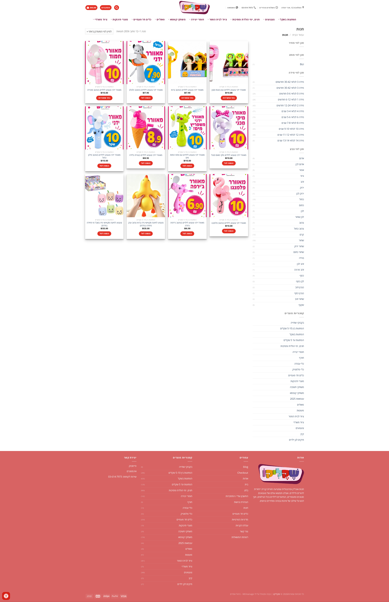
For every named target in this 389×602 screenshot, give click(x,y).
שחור (301, 240)
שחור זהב (299, 299)
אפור (301, 170)
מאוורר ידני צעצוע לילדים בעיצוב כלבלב (146, 90)
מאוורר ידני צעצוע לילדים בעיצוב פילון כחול (104, 156)
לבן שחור (299, 217)
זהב (302, 181)
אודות (245, 478)
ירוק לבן (300, 193)
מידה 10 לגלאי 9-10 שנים (291, 128)
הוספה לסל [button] (145, 98)
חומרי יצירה (197, 19)
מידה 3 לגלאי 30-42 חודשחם (290, 82)
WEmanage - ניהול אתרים (242, 594)
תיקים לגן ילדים (296, 439)
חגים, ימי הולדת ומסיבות (246, 19)
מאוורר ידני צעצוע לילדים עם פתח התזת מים (187, 156)
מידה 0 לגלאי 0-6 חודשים (291, 93)
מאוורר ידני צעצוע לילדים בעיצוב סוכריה (104, 90)
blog (245, 466)
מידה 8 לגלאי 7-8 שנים (293, 123)
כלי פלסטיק (298, 369)
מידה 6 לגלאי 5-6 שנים (293, 117)
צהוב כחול (299, 228)
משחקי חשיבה (297, 387)
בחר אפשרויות (229, 98)
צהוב (301, 222)
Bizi (302, 64)
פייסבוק (132, 466)
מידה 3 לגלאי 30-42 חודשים (290, 87)
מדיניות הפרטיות (240, 519)
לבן (302, 211)
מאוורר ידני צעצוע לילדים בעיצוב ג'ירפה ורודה (187, 224)
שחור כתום (298, 252)
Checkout (242, 472)
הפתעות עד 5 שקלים (294, 340)
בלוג (246, 490)
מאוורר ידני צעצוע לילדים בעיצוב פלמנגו (229, 223)
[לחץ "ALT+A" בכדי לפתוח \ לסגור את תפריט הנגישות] (6, 596)
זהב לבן (300, 264)
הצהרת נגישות (241, 502)
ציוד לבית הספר (218, 19)
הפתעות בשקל (288, 19)
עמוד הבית (298, 35)
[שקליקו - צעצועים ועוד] (194, 7)
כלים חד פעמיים (142, 19)
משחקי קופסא (178, 19)
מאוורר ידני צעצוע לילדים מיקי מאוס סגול (228, 155)
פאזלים (161, 19)
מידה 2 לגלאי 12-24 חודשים (290, 105)
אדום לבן (300, 164)
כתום (301, 205)
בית (246, 484)
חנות (245, 507)
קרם (302, 234)
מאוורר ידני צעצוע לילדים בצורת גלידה (145, 155)
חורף (301, 357)
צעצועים (270, 19)
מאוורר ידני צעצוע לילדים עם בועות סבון (229, 90)
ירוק (302, 187)
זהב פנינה (299, 269)
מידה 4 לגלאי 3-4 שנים (293, 111)
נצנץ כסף (299, 293)
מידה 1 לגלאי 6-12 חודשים (291, 99)
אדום (301, 158)
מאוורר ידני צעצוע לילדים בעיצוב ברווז (187, 90)
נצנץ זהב (299, 287)
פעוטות (300, 410)
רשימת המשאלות (240, 537)
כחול (301, 199)
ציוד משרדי (101, 19)
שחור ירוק (299, 246)
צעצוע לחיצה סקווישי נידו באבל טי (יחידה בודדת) (104, 224)
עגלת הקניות (242, 525)
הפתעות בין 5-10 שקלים (292, 328)
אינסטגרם (131, 471)
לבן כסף (300, 281)
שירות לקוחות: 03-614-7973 (122, 476)
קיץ (302, 434)
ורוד (302, 176)
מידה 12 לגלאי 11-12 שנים (290, 134)
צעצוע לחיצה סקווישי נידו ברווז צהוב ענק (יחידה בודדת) (146, 224)
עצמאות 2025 (297, 398)
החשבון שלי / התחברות (237, 496)
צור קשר (244, 531)
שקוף (301, 305)
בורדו (301, 258)
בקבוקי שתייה (297, 322)
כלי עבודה (299, 363)
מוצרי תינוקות (120, 19)
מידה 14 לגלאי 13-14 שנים (290, 140)
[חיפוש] (116, 7)
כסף (302, 275)
